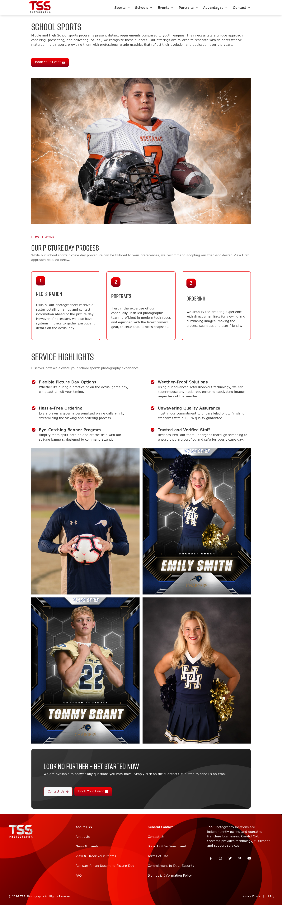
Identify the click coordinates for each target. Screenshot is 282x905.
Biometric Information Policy (170, 876)
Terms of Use (158, 856)
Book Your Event (48, 62)
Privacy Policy (251, 896)
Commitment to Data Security (171, 866)
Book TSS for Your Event (167, 846)
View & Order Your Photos (96, 856)
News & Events (87, 846)
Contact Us (56, 791)
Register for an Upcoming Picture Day (105, 866)
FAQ (79, 876)
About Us (83, 837)
